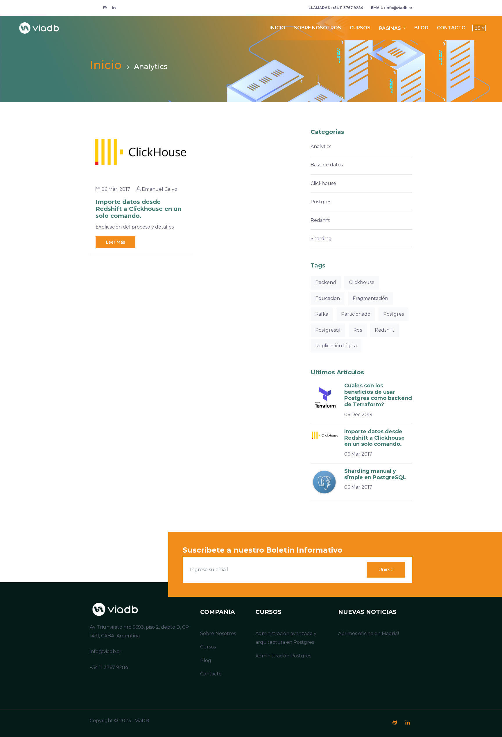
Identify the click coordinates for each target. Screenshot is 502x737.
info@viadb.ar (391, 8)
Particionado (355, 314)
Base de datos (327, 165)
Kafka (321, 314)
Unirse (385, 569)
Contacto (451, 27)
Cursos (360, 27)
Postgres (321, 201)
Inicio (277, 27)
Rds (357, 330)
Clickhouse (323, 183)
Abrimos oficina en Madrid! (368, 633)
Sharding (321, 238)
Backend (325, 282)
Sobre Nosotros (317, 27)
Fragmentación (370, 298)
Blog (421, 27)
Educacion (327, 298)
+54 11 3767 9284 (336, 8)
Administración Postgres (283, 656)
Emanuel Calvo (159, 189)
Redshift (320, 220)
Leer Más (115, 242)
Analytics (321, 146)
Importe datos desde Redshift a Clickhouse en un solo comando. (138, 208)
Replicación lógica (336, 345)
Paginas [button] (390, 28)
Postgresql (327, 330)
